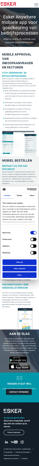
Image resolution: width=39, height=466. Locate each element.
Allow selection (19, 268)
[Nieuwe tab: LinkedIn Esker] (6, 442)
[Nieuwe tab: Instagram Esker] (22, 442)
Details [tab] (19, 195)
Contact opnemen (13, 432)
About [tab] (32, 195)
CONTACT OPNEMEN (19, 392)
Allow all (19, 262)
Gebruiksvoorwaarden (22, 452)
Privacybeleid (8, 452)
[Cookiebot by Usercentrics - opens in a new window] (28, 189)
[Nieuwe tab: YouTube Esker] (14, 442)
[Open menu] (36, 4)
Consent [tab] (7, 195)
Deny (19, 275)
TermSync (24, 458)
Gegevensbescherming (11, 455)
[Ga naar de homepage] (13, 411)
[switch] (33, 239)
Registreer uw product (11, 458)
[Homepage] (8, 5)
